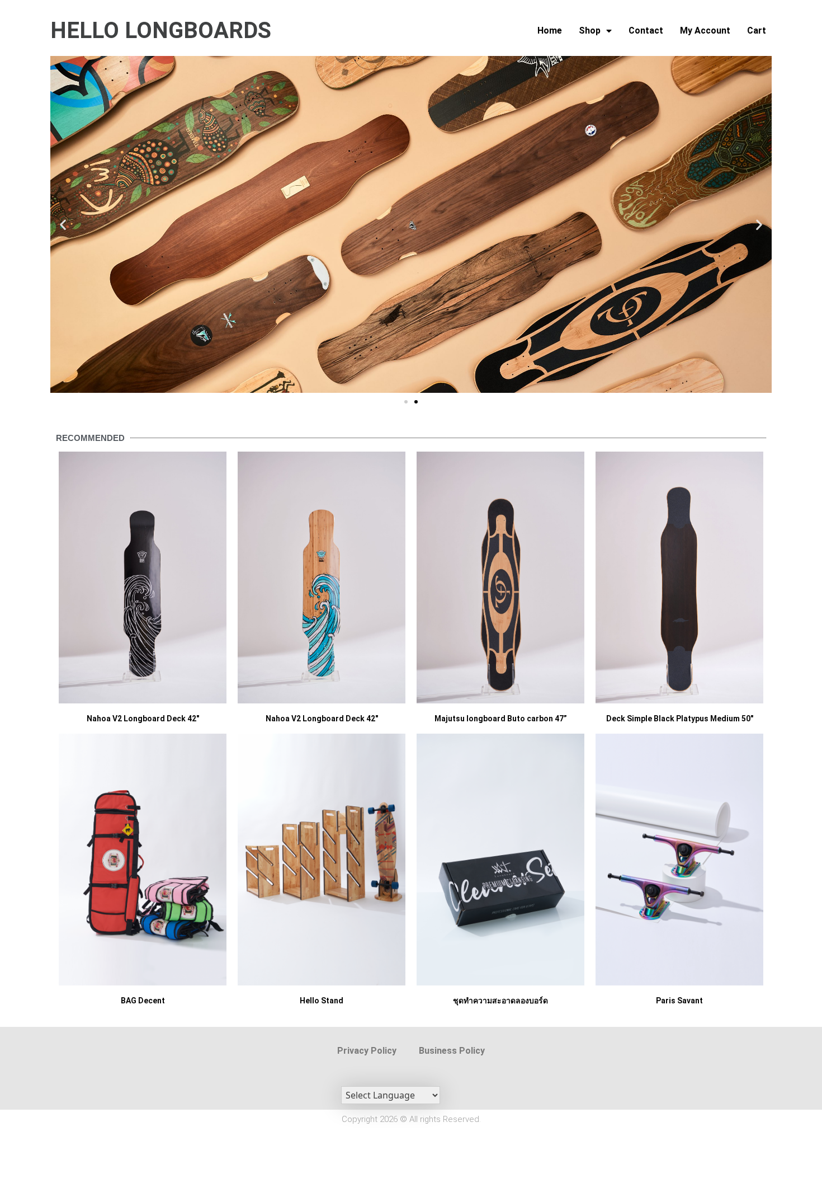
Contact (646, 30)
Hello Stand (321, 1000)
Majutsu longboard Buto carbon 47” (500, 718)
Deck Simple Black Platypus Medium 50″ (679, 718)
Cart (756, 30)
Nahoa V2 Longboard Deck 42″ (143, 718)
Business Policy (452, 1050)
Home (549, 30)
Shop (590, 30)
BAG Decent (143, 1000)
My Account (705, 30)
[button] (63, 225)
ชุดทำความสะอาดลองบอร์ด (500, 1000)
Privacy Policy (366, 1050)
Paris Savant (679, 1000)
